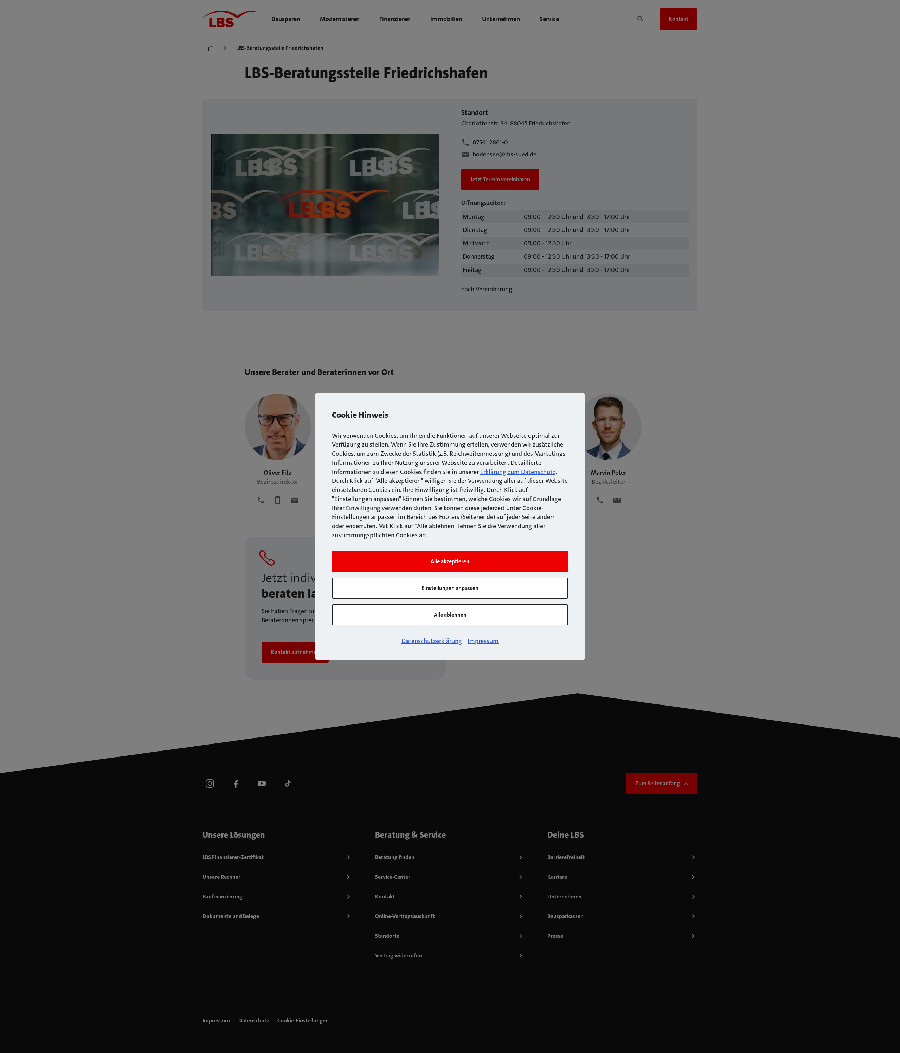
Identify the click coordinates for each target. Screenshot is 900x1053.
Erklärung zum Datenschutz (517, 472)
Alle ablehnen (450, 614)
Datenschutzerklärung (431, 641)
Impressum (483, 641)
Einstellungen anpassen (450, 588)
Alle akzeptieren (450, 561)
